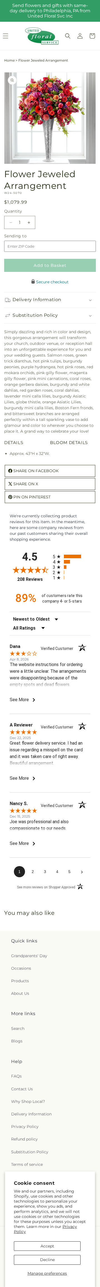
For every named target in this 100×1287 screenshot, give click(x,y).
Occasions (21, 968)
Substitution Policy (29, 1151)
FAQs (16, 1076)
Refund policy (24, 1139)
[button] (68, 36)
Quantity (13, 211)
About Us (20, 993)
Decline (47, 1259)
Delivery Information (31, 1114)
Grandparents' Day (29, 955)
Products (20, 980)
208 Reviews (33, 579)
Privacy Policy (25, 1126)
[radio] (71, 556)
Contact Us (22, 1088)
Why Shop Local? (28, 1101)
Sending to (23, 236)
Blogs (16, 1041)
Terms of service (27, 1164)
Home (9, 60)
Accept (47, 1246)
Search (17, 1028)
